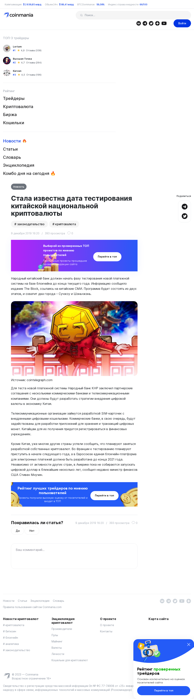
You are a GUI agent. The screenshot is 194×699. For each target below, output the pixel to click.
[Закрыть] (188, 644)
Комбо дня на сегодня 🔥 (29, 173)
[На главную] (18, 15)
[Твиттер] (151, 23)
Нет (31, 530)
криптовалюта (65, 224)
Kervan (17, 70)
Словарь (12, 157)
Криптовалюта (18, 106)
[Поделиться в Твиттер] (184, 215)
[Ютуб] (164, 23)
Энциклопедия (18, 165)
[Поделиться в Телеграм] (184, 206)
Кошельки (13, 122)
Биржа (10, 114)
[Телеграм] (144, 23)
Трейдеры (14, 98)
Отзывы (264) (33, 62)
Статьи (10, 149)
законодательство (31, 224)
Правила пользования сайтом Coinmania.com (32, 607)
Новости (12, 140)
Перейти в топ (107, 256)
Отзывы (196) (33, 74)
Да (17, 530)
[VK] (138, 23)
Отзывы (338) (33, 50)
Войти (182, 23)
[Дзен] (157, 23)
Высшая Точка (22, 58)
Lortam (17, 46)
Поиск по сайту (81, 15)
